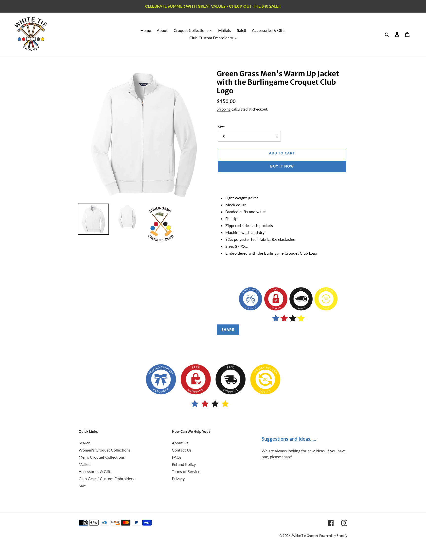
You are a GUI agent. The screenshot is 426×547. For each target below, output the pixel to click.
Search (84, 442)
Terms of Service (186, 471)
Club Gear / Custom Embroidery (106, 478)
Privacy (178, 478)
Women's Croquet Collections (104, 450)
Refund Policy (184, 464)
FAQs (176, 457)
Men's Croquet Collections (102, 457)
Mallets (85, 464)
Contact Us (182, 450)
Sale (82, 485)
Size (221, 126)
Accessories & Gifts (95, 471)
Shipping (224, 109)
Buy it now (282, 166)
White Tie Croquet (305, 536)
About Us (180, 442)
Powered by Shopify (333, 536)
